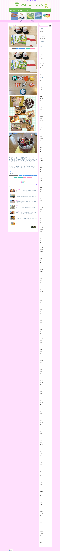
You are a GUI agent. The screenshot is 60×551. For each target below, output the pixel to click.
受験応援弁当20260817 (43, 38)
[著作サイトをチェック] (21, 182)
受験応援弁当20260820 (43, 31)
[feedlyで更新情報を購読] (23, 182)
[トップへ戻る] (59, 550)
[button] (32, 48)
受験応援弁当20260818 (43, 36)
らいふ (10, 171)
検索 (40, 24)
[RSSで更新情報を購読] (24, 182)
